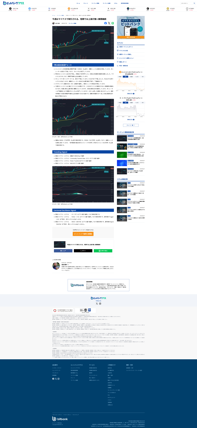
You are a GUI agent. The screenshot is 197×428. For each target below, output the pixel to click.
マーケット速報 (106, 3)
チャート (86, 3)
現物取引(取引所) (93, 368)
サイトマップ (76, 414)
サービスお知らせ (112, 392)
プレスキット (55, 373)
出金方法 (110, 382)
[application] (131, 85)
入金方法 (110, 373)
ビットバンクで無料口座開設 (83, 234)
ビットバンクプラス (75, 368)
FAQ (109, 395)
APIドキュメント (111, 397)
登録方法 (110, 368)
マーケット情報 (95, 3)
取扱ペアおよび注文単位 (113, 380)
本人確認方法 (111, 370)
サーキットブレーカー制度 (114, 390)
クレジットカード (93, 375)
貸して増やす (92, 377)
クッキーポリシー (67, 414)
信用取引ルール (111, 385)
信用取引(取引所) (93, 370)
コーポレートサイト (56, 368)
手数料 (109, 377)
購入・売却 (110, 375)
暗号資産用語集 (125, 3)
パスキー (110, 400)
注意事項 (110, 402)
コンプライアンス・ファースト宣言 (134, 370)
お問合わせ (110, 405)
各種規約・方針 (129, 368)
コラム (115, 3)
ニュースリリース (56, 370)
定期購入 (110, 387)
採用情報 (54, 375)
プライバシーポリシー (57, 414)
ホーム (78, 3)
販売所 (90, 373)
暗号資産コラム (74, 373)
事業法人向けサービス (94, 380)
